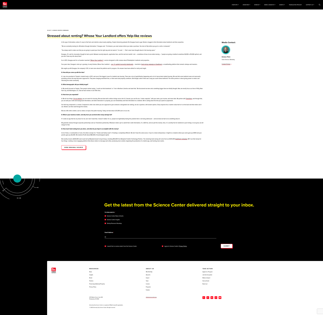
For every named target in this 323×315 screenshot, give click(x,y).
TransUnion (189, 98)
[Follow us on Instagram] (216, 297)
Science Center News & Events (115, 216)
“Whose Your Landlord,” (96, 60)
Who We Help (149, 272)
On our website (77, 98)
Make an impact (206, 278)
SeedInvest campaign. (181, 139)
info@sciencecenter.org (151, 297)
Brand (90, 278)
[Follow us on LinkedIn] (212, 297)
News (90, 272)
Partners (91, 281)
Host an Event (205, 281)
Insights (91, 275)
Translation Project (295, 4)
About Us (148, 275)
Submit (227, 246)
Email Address (109, 232)
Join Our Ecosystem (207, 275)
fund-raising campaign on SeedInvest (151, 64)
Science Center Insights (113, 220)
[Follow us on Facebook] (208, 297)
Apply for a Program (207, 272)
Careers (148, 284)
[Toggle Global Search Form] (319, 5)
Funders (148, 290)
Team (147, 281)
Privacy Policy (183, 246)
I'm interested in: (110, 212)
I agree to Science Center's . (175, 246)
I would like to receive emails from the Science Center (122, 246)
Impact (147, 278)
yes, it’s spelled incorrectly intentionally (122, 64)
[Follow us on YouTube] (220, 297)
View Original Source (73, 147)
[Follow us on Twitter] (203, 297)
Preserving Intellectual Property (97, 284)
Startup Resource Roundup (114, 223)
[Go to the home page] (5, 4)
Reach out (204, 284)
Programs (148, 287)
